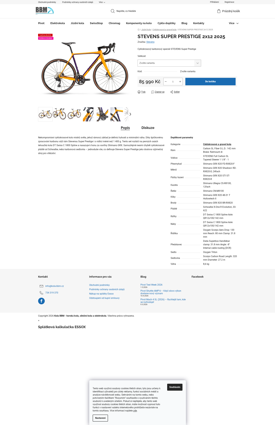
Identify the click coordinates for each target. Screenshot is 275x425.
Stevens (150, 42)
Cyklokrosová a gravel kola (217, 144)
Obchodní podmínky (47, 2)
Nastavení (100, 418)
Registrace (229, 2)
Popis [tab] (125, 128)
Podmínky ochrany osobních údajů (77, 2)
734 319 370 (51, 292)
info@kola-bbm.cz (54, 286)
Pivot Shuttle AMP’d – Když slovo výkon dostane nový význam (160, 292)
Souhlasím (174, 387)
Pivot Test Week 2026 (151, 285)
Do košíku (210, 81)
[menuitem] (41, 23)
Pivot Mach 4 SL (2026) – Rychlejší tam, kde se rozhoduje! (163, 300)
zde (135, 410)
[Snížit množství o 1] (166, 81)
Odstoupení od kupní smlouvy (104, 298)
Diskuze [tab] (147, 128)
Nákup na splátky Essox (101, 293)
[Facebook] (41, 301)
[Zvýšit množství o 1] (180, 81)
